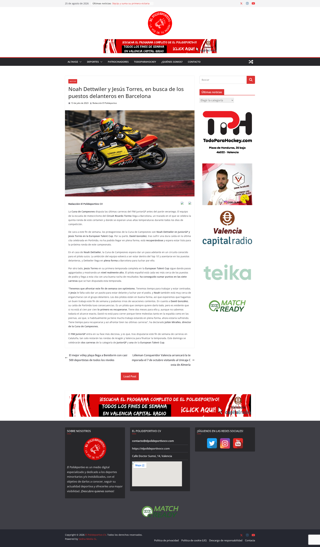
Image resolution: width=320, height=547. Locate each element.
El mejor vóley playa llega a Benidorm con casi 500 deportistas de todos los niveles (98, 357)
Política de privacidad (166, 540)
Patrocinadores (118, 61)
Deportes (93, 61)
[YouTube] (238, 443)
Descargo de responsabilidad (225, 540)
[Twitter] (212, 443)
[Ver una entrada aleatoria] (251, 62)
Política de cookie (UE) (193, 540)
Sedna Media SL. (88, 539)
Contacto (194, 61)
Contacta (250, 540)
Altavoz (73, 61)
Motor (73, 81)
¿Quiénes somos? (171, 61)
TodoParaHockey (145, 61)
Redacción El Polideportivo (104, 103)
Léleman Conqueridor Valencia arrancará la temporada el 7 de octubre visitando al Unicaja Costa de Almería (161, 360)
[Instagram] (225, 443)
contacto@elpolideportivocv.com (153, 441)
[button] (80, 61)
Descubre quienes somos (98, 491)
